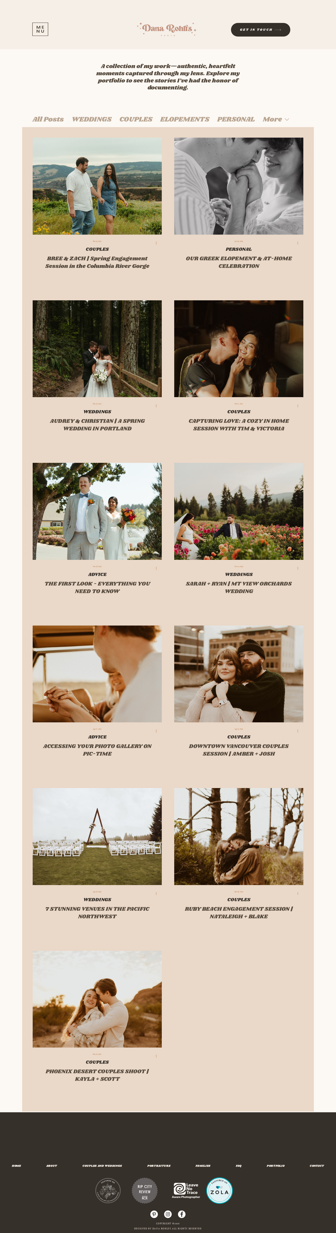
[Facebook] (182, 1214)
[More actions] (157, 243)
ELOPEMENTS (184, 119)
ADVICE (97, 575)
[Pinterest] (154, 1214)
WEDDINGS (92, 119)
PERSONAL (236, 119)
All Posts (48, 119)
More (272, 119)
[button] (40, 29)
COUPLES (135, 119)
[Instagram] (168, 1214)
